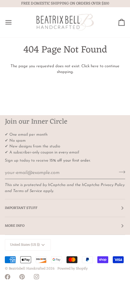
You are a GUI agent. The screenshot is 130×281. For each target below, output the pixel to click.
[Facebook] (7, 276)
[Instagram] (36, 276)
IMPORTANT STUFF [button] (21, 208)
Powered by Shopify (72, 268)
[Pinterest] (22, 276)
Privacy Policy (113, 185)
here (95, 66)
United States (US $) (25, 245)
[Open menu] (14, 22)
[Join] (120, 172)
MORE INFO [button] (14, 226)
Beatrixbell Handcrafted (27, 268)
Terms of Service (27, 191)
